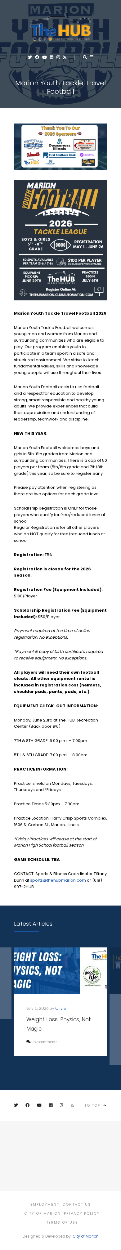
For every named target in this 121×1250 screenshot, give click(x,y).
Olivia (60, 1008)
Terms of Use (62, 1222)
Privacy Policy (82, 1213)
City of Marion (42, 1213)
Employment (44, 1204)
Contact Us (76, 1204)
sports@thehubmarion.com (58, 880)
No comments (45, 1041)
